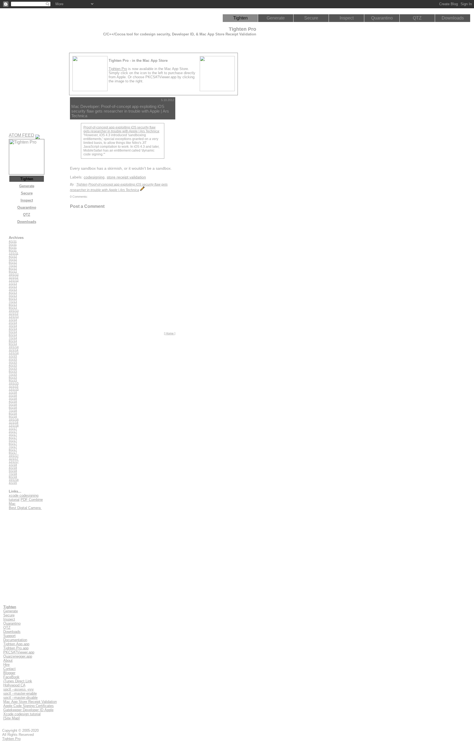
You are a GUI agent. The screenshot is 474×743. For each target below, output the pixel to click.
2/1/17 (13, 431)
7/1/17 (13, 446)
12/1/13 (14, 316)
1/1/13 (13, 283)
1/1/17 (13, 428)
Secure (311, 18)
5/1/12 (13, 259)
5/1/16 (13, 404)
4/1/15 (13, 365)
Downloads (453, 18)
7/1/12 (13, 265)
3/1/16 (13, 398)
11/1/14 (13, 349)
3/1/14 (13, 325)
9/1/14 (13, 343)
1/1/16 (13, 392)
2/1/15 (13, 359)
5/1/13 (13, 295)
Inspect (347, 18)
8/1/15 (13, 377)
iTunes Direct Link (17, 681)
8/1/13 (13, 304)
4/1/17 (13, 437)
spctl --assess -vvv (18, 689)
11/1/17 (13, 458)
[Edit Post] (142, 190)
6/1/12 (13, 262)
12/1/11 (13, 253)
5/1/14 (13, 331)
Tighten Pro (118, 69)
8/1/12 (13, 268)
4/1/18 (13, 467)
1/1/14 (13, 319)
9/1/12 (13, 271)
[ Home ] (169, 333)
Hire (6, 665)
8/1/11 (13, 247)
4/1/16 (13, 401)
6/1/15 (13, 371)
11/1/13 (13, 313)
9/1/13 (13, 307)
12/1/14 (14, 352)
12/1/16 (14, 425)
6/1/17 (13, 443)
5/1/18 (13, 470)
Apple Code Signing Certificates (28, 706)
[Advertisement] (202, 179)
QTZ (417, 18)
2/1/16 (13, 395)
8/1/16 (13, 413)
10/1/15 (14, 383)
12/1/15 (14, 389)
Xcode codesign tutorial (22, 714)
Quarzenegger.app (17, 656)
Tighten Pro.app (16, 648)
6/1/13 (13, 298)
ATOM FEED (21, 135)
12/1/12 (14, 280)
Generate (276, 18)
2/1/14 (13, 322)
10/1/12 (14, 274)
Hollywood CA (14, 685)
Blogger (9, 673)
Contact (9, 669)
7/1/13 (13, 301)
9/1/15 (13, 380)
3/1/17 (13, 434)
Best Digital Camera (25, 508)
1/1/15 (13, 355)
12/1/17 (14, 461)
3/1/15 (13, 362)
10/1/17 (14, 455)
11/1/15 (13, 386)
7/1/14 (13, 337)
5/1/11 (13, 244)
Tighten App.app (16, 644)
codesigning (94, 177)
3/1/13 (13, 289)
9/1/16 (13, 416)
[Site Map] (11, 718)
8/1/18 (13, 476)
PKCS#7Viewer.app (18, 652)
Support (9, 636)
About (8, 660)
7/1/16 (13, 410)
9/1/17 (13, 452)
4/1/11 (13, 241)
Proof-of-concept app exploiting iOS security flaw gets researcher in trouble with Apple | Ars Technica (121, 129)
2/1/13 (13, 286)
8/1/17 (13, 449)
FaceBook (11, 677)
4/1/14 (13, 328)
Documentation (15, 640)
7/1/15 (13, 374)
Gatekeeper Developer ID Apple (28, 710)
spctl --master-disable (20, 697)
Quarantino (382, 18)
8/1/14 (13, 340)
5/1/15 (13, 368)
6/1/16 (13, 407)
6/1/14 (13, 334)
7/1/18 (13, 473)
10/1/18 (14, 479)
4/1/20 (13, 482)
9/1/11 (13, 250)
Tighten (240, 18)
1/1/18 (13, 464)
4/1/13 (13, 292)
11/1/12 (13, 277)
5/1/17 (13, 440)
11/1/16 (13, 422)
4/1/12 (13, 256)
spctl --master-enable (20, 693)
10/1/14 (14, 346)
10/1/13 (14, 310)
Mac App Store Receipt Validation (30, 702)
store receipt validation (126, 177)
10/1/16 (14, 419)
